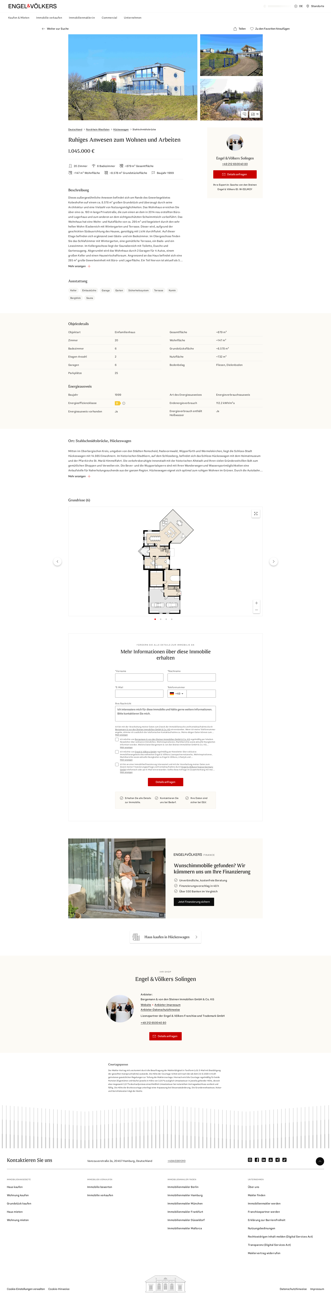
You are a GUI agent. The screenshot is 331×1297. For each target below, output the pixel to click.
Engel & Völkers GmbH (146, 751)
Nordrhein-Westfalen (97, 129)
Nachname (174, 671)
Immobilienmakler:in (82, 17)
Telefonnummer (176, 687)
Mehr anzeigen (121, 735)
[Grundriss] (244, 114)
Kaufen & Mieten (18, 17)
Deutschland (75, 129)
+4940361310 (176, 1161)
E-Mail (119, 687)
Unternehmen (132, 17)
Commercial (109, 17)
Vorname (121, 671)
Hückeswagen (121, 129)
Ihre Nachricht (123, 703)
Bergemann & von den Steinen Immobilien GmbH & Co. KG (142, 729)
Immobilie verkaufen (49, 17)
